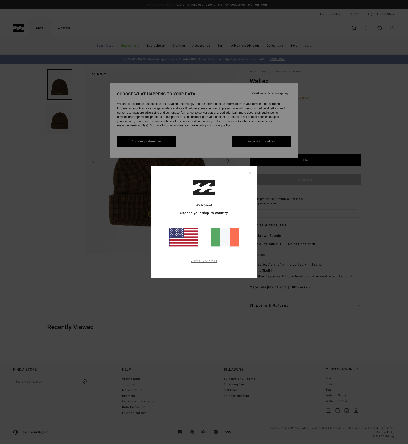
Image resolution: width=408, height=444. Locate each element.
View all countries (204, 261)
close (250, 173)
